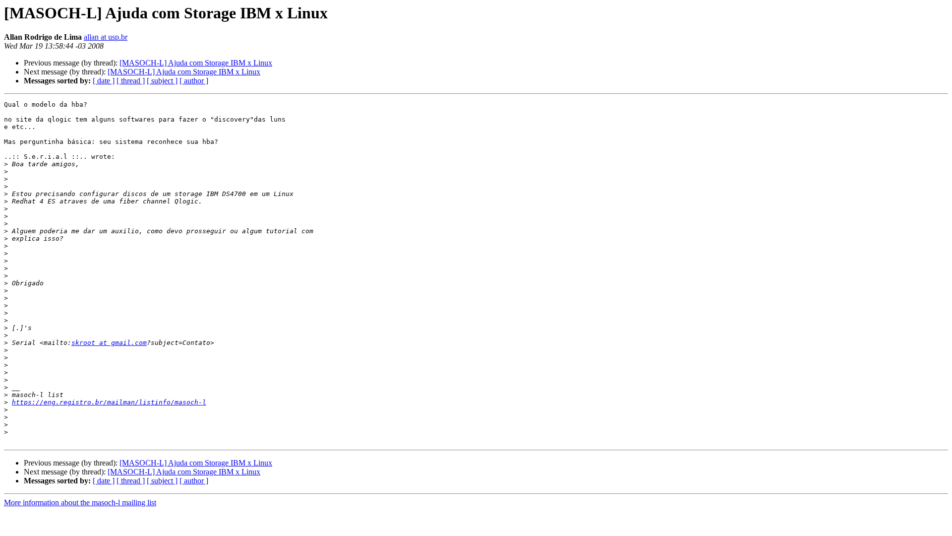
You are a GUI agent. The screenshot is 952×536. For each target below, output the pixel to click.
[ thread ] (131, 80)
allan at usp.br (105, 37)
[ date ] (104, 80)
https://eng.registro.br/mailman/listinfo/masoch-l (109, 402)
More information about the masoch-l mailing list (80, 502)
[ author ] (193, 80)
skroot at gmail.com (109, 342)
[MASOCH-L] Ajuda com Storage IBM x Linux (195, 63)
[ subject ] (162, 80)
